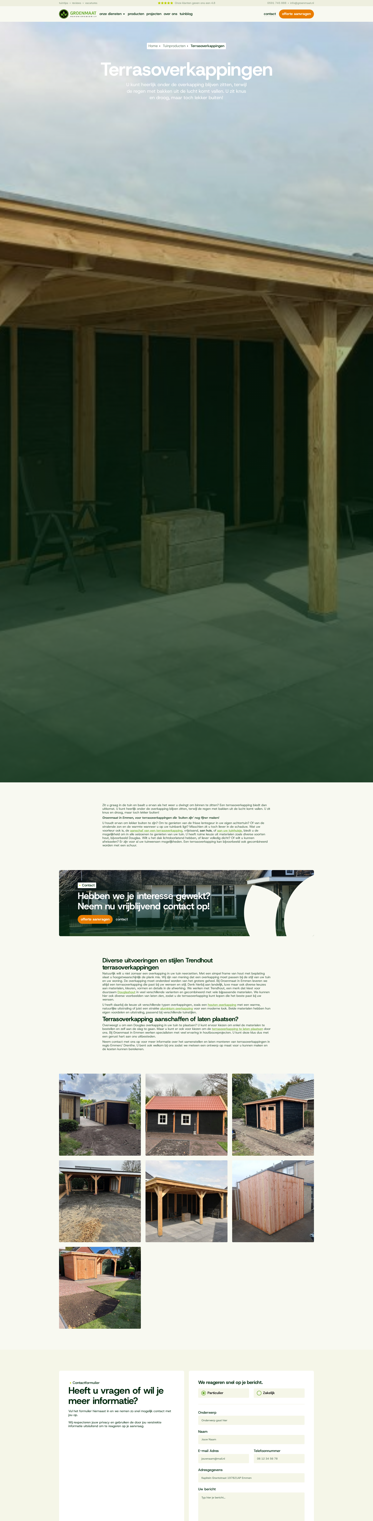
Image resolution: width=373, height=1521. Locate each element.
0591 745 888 (276, 3)
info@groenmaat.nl (302, 3)
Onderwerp (207, 1413)
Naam (202, 1432)
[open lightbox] (100, 1114)
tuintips (63, 3)
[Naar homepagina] (77, 14)
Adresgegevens (210, 1470)
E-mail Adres (208, 1451)
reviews (76, 3)
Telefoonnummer (267, 1451)
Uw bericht (207, 1489)
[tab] (223, 1393)
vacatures (91, 3)
